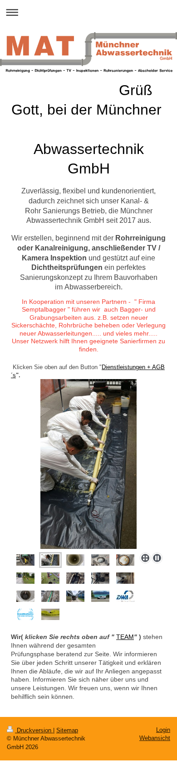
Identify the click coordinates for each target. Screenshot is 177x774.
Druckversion (34, 730)
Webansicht (154, 738)
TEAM (125, 636)
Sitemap (67, 730)
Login (163, 729)
